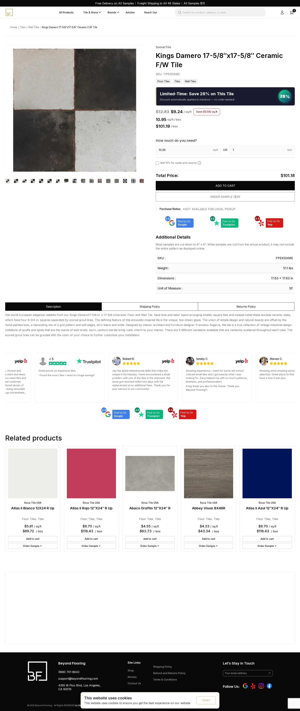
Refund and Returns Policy (169, 673)
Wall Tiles (33, 27)
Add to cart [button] (32, 538)
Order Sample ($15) (225, 196)
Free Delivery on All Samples (114, 3)
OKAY (206, 700)
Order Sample (31, 545)
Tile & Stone (90, 12)
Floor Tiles (163, 81)
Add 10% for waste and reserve (178, 162)
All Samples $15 (194, 3)
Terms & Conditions (165, 679)
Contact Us (134, 683)
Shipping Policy (162, 666)
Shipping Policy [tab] (150, 306)
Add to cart (225, 185)
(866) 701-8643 (68, 672)
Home (13, 27)
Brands (112, 12)
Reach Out (150, 12)
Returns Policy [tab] (246, 306)
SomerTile (163, 47)
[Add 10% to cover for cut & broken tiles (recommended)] (199, 163)
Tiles (23, 27)
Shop (131, 670)
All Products (66, 12)
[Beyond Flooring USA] (9, 12)
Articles (130, 12)
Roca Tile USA (32, 502)
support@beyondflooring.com (78, 678)
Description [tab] (53, 306)
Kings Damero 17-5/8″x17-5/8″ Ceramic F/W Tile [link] (69, 27)
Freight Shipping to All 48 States (158, 3)
